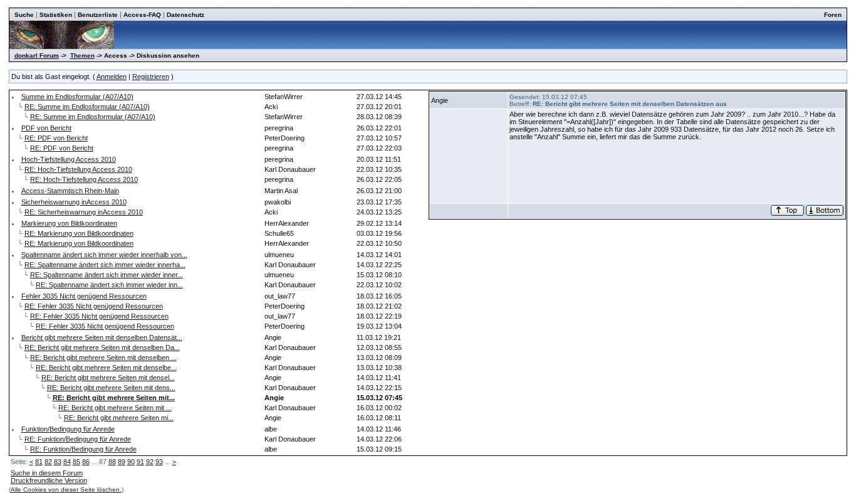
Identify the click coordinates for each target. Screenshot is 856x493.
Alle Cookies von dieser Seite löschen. (66, 489)
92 (150, 461)
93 (159, 461)
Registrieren (150, 76)
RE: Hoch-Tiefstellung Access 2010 (78, 169)
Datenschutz (185, 14)
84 (67, 461)
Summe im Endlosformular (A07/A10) (77, 96)
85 (76, 461)
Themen (82, 55)
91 (140, 461)
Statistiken (55, 14)
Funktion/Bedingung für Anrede (68, 429)
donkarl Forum (36, 55)
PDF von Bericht (46, 128)
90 (131, 461)
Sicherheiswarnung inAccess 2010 (74, 202)
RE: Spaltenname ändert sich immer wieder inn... (109, 285)
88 (112, 461)
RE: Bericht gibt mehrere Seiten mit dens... (111, 387)
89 (121, 461)
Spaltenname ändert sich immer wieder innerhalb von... (104, 254)
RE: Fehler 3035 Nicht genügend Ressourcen (93, 306)
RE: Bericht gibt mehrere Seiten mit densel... (108, 377)
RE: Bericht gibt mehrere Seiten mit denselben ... (103, 357)
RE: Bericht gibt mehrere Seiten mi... (119, 417)
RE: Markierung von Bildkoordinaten (78, 233)
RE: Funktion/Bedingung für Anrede (77, 439)
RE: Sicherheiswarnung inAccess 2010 (83, 212)
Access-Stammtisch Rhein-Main (70, 190)
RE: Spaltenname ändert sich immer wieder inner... (106, 274)
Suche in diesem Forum (47, 473)
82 (48, 461)
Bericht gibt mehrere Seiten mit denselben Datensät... (101, 337)
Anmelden (112, 76)
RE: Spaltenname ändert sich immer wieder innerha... (104, 264)
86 (86, 461)
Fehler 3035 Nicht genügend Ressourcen (84, 296)
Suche (24, 14)
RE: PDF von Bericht (56, 138)
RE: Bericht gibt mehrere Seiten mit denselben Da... (102, 347)
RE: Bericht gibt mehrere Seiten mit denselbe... (106, 367)
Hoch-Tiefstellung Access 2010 (68, 159)
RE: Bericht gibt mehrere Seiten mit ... (115, 407)
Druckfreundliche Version (49, 480)
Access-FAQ (142, 14)
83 (57, 461)
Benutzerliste (98, 14)
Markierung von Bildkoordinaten (69, 223)
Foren (833, 14)
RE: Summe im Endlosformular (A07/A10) (87, 106)
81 (39, 461)
